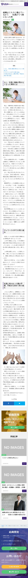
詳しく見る (14, 548)
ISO (13, 19)
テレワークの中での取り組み (12, 72)
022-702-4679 (14, 566)
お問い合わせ (14, 572)
